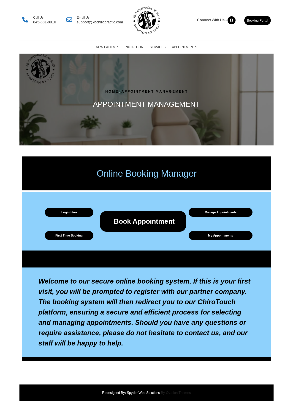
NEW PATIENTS (107, 47)
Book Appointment (144, 221)
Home (112, 91)
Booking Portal (257, 20)
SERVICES (157, 47)
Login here (69, 212)
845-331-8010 (44, 22)
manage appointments (220, 212)
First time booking (69, 235)
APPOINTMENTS (184, 47)
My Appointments (220, 235)
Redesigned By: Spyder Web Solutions (146, 393)
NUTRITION (134, 47)
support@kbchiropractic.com (100, 22)
